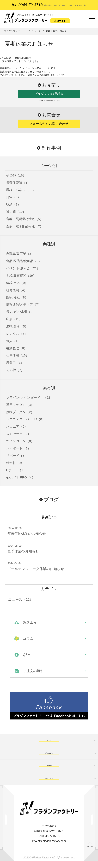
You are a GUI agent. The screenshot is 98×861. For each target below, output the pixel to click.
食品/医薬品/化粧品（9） (24, 261)
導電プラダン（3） (20, 405)
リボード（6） (16, 455)
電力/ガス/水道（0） (20, 312)
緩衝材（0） (15, 463)
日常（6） (13, 197)
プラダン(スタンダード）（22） (29, 397)
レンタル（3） (17, 333)
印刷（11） (14, 319)
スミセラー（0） (18, 434)
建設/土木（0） (17, 283)
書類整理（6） (16, 348)
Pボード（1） (16, 470)
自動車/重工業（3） (20, 253)
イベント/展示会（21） (23, 268)
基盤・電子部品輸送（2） (24, 226)
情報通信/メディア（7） (23, 304)
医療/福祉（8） (17, 297)
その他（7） (15, 370)
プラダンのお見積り (49, 94)
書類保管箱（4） (18, 182)
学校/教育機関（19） (21, 275)
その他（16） (16, 175)
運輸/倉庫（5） (17, 326)
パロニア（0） (17, 426)
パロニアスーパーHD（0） (25, 419)
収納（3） (13, 204)
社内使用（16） (17, 355)
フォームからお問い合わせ (49, 123)
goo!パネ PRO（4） (20, 477)
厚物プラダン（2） (20, 412)
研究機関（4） (16, 290)
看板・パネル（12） (21, 190)
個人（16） (14, 341)
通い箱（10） (16, 211)
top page (90, 846)
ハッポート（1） (18, 448)
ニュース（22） (20, 599)
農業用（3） (15, 362)
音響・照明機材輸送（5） (24, 219)
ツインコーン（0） (20, 441)
